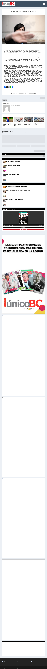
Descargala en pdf (23, 227)
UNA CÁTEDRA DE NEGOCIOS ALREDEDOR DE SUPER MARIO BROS (7, 124)
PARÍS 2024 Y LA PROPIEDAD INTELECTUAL (38, 124)
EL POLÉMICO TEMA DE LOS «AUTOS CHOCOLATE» (27, 124)
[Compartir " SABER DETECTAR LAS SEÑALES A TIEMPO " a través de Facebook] (16, 94)
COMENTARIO (4, 134)
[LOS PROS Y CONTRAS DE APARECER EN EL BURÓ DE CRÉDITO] (18, 119)
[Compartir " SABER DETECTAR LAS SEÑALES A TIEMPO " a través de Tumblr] (22, 94)
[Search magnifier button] (44, 156)
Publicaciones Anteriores (23, 229)
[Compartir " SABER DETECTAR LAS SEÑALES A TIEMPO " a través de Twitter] (18, 94)
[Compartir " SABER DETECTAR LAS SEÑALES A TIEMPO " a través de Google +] (20, 94)
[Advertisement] (10, 649)
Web (31, 144)
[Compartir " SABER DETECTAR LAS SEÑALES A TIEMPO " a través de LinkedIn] (26, 94)
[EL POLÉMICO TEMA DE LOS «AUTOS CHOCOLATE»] (28, 119)
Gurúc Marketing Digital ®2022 (16, 668)
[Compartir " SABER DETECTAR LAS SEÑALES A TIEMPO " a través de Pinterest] (24, 94)
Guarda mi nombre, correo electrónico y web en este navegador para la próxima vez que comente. (18, 148)
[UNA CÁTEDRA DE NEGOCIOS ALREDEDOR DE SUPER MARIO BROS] (8, 119)
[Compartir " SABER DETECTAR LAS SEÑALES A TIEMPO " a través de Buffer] (27, 94)
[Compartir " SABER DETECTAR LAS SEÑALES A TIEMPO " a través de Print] (33, 94)
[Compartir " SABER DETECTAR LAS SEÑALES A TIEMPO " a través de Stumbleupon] (29, 94)
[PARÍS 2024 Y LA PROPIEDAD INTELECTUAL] (39, 119)
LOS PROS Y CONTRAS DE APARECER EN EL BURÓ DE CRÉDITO (17, 124)
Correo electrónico (20, 144)
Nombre (3, 144)
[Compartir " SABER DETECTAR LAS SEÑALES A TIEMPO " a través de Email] (31, 94)
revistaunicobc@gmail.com (15, 105)
